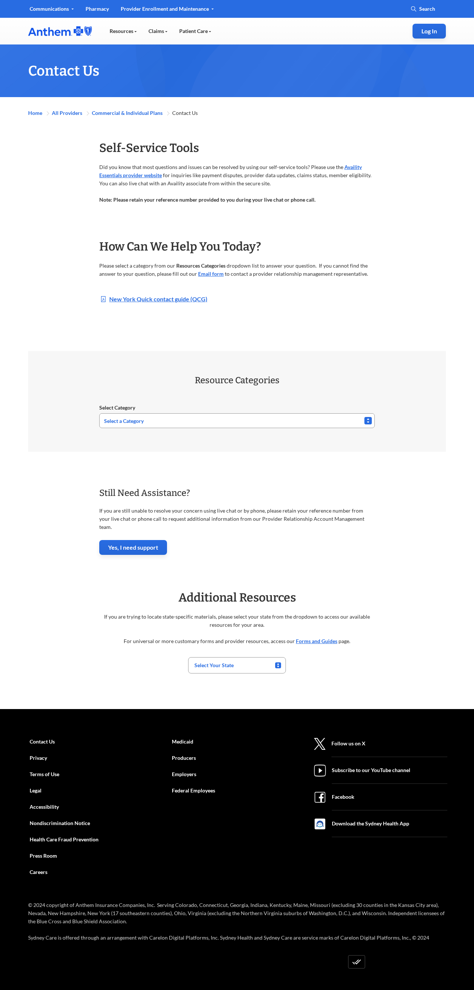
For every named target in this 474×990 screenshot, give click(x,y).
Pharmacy (97, 9)
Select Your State (214, 665)
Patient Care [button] (194, 31)
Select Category (117, 407)
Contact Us (42, 741)
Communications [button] (50, 9)
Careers (38, 872)
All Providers (67, 113)
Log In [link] (429, 30)
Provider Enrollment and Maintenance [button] (165, 9)
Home (35, 113)
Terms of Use (44, 774)
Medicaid (182, 741)
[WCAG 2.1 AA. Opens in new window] (356, 962)
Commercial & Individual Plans (128, 113)
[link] (60, 31)
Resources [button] (122, 31)
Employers (184, 774)
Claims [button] (156, 31)
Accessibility (44, 807)
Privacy (38, 758)
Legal (35, 790)
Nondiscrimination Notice (60, 823)
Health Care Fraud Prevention (64, 839)
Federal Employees (193, 790)
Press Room (43, 855)
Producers (184, 758)
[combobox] (237, 665)
